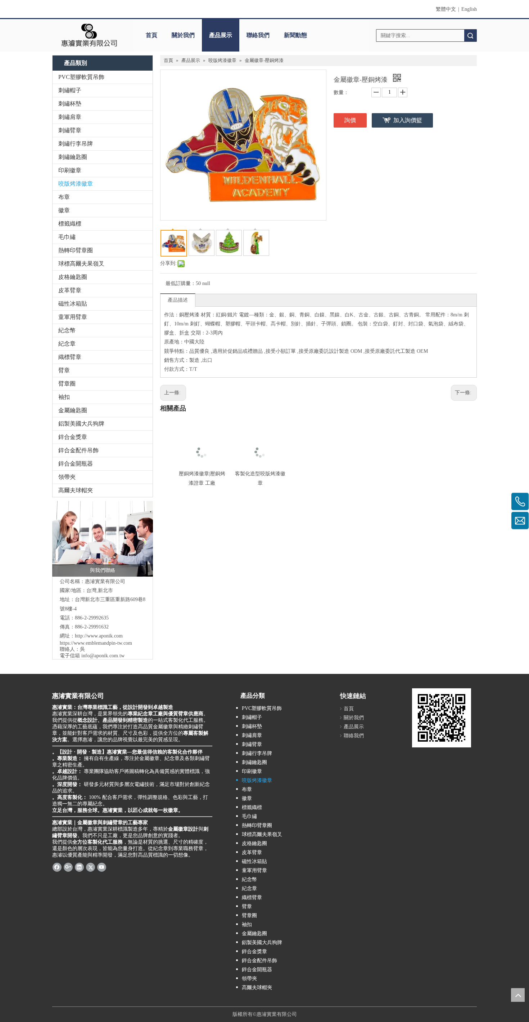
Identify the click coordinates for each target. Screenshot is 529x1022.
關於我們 (183, 35)
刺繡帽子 (69, 90)
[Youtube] (101, 867)
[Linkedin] (79, 867)
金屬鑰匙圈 (72, 410)
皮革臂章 (69, 290)
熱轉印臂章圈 (75, 250)
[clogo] (89, 35)
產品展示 (220, 35)
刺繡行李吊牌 (75, 144)
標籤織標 (69, 224)
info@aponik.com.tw (103, 655)
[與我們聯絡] (102, 539)
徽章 (64, 210)
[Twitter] (90, 867)
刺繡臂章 (69, 130)
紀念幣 (67, 330)
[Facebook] (57, 867)
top (518, 995)
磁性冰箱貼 (72, 304)
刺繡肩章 (69, 117)
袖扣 (64, 397)
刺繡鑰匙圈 (72, 157)
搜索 (470, 35)
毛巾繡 (67, 237)
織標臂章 (69, 357)
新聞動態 (295, 35)
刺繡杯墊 (69, 104)
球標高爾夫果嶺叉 (81, 264)
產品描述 (178, 300)
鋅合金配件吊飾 (78, 450)
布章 (64, 197)
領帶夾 (67, 477)
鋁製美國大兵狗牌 (81, 424)
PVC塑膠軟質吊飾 (81, 77)
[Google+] (68, 867)
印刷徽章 (69, 170)
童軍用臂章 (72, 317)
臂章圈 (67, 384)
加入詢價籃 (407, 120)
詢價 (350, 120)
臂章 (64, 370)
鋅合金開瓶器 (75, 464)
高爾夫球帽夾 (75, 490)
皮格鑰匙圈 (72, 277)
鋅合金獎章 (72, 437)
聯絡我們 (258, 35)
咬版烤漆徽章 (75, 184)
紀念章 (67, 344)
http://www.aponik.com (99, 636)
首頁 (151, 35)
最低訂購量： (181, 283)
